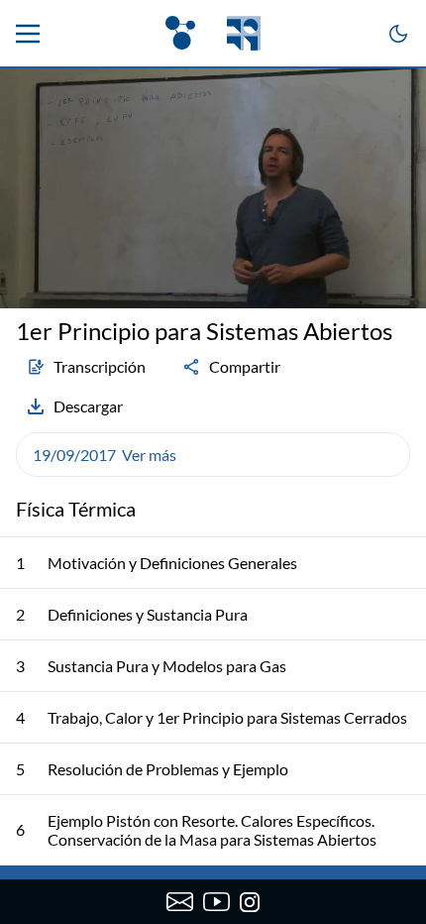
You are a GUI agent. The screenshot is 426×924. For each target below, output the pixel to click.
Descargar (88, 406)
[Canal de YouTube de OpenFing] (216, 902)
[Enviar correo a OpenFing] (179, 902)
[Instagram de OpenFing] (250, 902)
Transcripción (99, 366)
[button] (213, 454)
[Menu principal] (28, 34)
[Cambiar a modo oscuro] (398, 34)
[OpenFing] (213, 33)
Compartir (244, 366)
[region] (213, 188)
